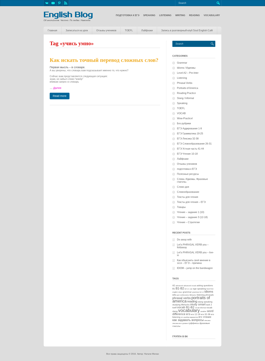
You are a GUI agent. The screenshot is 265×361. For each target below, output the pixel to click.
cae (191, 289)
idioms (208, 291)
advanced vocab (190, 286)
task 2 (209, 304)
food (208, 289)
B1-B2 (180, 288)
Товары (181, 207)
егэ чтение (204, 316)
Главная (52, 30)
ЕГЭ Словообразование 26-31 (194, 143)
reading (192, 301)
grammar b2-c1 (198, 292)
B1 (173, 288)
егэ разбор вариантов (189, 317)
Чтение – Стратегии (188, 222)
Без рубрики (184, 123)
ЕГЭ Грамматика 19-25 (190, 133)
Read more (59, 95)
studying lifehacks (181, 304)
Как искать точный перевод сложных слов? (104, 60)
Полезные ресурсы (188, 174)
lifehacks (193, 295)
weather (203, 311)
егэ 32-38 (205, 314)
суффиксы (193, 323)
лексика (207, 320)
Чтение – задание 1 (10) (190, 212)
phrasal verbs (181, 298)
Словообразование (188, 192)
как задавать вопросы (188, 320)
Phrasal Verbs (184, 83)
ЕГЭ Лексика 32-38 (188, 138)
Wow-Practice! (185, 118)
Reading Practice (186, 93)
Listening (165, 15)
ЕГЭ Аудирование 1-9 (189, 128)
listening (201, 295)
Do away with (184, 239)
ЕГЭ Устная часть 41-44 (190, 148)
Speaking (149, 15)
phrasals (209, 295)
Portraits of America (187, 88)
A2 (173, 285)
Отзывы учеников (106, 30)
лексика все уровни (180, 323)
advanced (179, 286)
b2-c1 (187, 289)
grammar (187, 292)
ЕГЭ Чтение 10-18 (187, 153)
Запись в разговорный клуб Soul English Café (187, 30)
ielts (174, 295)
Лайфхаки (147, 30)
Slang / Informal (185, 98)
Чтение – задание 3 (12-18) (192, 217)
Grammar (182, 62)
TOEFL (129, 30)
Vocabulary (212, 15)
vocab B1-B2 (185, 307)
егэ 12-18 (195, 314)
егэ (188, 314)
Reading (194, 15)
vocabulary (189, 310)
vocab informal (200, 308)
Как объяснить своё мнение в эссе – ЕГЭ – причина (193, 261)
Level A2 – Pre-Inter (187, 73)
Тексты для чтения (187, 197)
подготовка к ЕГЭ (127, 15)
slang (200, 301)
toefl (174, 307)
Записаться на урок (77, 30)
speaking (208, 301)
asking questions (205, 285)
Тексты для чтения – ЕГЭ (191, 202)
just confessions (183, 295)
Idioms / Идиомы (186, 67)
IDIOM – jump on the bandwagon (195, 268)
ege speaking (199, 288)
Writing (180, 15)
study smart (197, 304)
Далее (57, 87)
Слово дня (183, 187)
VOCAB (181, 113)
